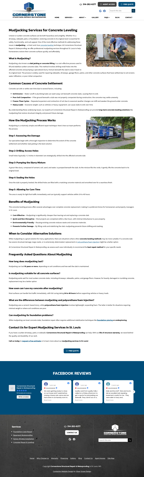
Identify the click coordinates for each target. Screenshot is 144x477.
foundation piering (105, 320)
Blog (117, 17)
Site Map (111, 458)
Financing (64, 458)
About (82, 17)
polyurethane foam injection (88, 242)
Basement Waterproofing (23, 435)
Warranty (54, 458)
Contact (128, 17)
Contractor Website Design (63, 471)
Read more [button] (47, 400)
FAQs (106, 17)
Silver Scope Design (83, 471)
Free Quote (128, 4)
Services (68, 17)
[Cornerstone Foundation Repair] (29, 10)
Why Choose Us (43, 458)
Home (57, 17)
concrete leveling (46, 45)
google (100, 11)
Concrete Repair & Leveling (23, 442)
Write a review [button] (24, 397)
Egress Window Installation (23, 438)
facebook (104, 11)
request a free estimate (31, 341)
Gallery (95, 17)
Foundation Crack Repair (22, 431)
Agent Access (108, 4)
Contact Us (72, 432)
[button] (133, 391)
